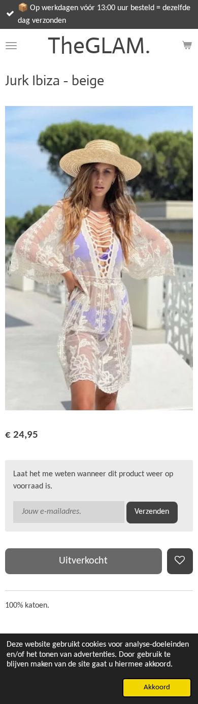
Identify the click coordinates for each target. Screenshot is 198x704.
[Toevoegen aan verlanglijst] (180, 561)
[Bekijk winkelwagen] (187, 45)
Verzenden (152, 512)
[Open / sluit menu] (11, 45)
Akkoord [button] (157, 687)
